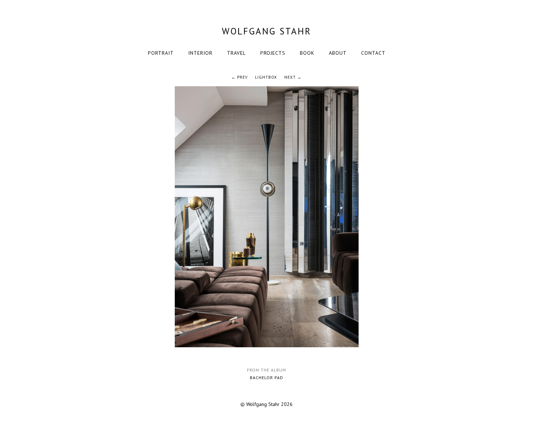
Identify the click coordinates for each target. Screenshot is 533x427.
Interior (200, 53)
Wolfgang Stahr (266, 31)
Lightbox (266, 77)
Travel (236, 53)
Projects (272, 53)
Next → (293, 77)
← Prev (239, 77)
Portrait (161, 53)
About (338, 53)
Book (307, 53)
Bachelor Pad (266, 377)
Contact (373, 53)
